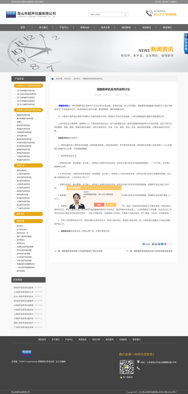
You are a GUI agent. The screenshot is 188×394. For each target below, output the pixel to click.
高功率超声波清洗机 (24, 146)
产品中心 (64, 27)
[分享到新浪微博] (156, 244)
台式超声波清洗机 (23, 188)
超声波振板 (21, 271)
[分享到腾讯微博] (159, 244)
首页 (23, 27)
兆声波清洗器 (22, 136)
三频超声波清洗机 (23, 156)
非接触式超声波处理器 (25, 247)
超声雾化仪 (21, 240)
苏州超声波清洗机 (23, 198)
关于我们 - (158, 2)
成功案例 (126, 27)
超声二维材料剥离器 (24, 237)
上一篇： (58, 251)
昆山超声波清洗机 (23, 205)
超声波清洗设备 (22, 195)
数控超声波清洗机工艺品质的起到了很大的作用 (82, 251)
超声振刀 (20, 226)
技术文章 (105, 27)
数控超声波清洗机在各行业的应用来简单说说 (153, 251)
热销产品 (20, 165)
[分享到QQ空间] (153, 244)
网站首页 (67, 79)
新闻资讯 (77, 79)
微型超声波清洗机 (23, 191)
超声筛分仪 (21, 243)
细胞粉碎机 (63, 106)
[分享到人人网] (162, 244)
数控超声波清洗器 (23, 125)
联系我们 (167, 27)
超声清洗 (20, 214)
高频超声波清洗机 (23, 150)
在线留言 (173, 2)
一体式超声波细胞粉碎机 (26, 267)
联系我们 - (166, 2)
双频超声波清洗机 (23, 153)
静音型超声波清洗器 (24, 139)
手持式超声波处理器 (24, 250)
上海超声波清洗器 (23, 202)
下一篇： (130, 251)
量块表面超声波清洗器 (25, 119)
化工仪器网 (61, 362)
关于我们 (43, 27)
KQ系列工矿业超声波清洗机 (28, 86)
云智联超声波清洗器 (24, 132)
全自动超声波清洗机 (24, 177)
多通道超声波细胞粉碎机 (26, 264)
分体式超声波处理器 (24, 261)
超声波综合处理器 (23, 254)
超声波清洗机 (22, 171)
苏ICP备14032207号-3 (169, 392)
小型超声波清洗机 (23, 184)
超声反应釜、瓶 (22, 233)
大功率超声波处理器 (24, 257)
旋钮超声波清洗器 (23, 129)
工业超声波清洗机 (23, 174)
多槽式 (19, 122)
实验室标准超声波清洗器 (26, 143)
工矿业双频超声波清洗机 (26, 101)
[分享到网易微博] (165, 244)
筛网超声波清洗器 (23, 115)
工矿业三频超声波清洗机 (26, 105)
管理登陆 (42, 362)
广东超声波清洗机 (23, 208)
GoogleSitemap (31, 362)
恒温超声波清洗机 (23, 160)
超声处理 (20, 221)
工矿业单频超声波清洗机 (26, 91)
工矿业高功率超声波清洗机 (26, 94)
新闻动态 (84, 27)
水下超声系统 (22, 230)
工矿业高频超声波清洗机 (26, 98)
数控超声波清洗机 (23, 181)
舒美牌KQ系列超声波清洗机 (28, 110)
